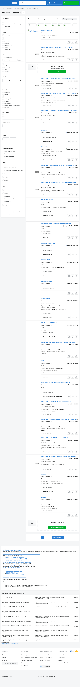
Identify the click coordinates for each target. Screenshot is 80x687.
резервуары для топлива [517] (14, 571)
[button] (72, 42)
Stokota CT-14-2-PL (47, 298)
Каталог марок (24, 665)
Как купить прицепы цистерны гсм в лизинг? (14, 577)
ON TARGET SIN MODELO (49, 322)
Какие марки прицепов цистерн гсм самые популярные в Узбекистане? (21, 554)
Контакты (4, 660)
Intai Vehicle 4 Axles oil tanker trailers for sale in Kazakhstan (59, 110)
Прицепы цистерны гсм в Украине (9, 643)
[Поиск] (21, 3)
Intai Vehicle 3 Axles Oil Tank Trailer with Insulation (56, 401)
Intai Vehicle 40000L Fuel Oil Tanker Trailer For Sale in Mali (58, 342)
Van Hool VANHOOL (47, 199)
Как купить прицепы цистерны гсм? (12, 550)
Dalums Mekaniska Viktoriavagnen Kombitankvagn (56, 223)
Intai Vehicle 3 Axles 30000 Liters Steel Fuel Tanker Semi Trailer (59, 419)
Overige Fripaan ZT (47, 281)
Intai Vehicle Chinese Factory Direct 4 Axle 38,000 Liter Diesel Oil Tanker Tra (15, 636)
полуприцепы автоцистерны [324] (15, 574)
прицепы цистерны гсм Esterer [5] (15, 557)
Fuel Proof (44, 146)
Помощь (4, 657)
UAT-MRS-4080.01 (46, 30)
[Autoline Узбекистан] (6, 2)
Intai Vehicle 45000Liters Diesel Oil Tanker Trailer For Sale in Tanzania (16, 626)
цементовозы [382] (11, 572)
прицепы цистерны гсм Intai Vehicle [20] (16, 558)
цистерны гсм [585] (11, 569)
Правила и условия (26, 654)
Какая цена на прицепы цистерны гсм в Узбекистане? (17, 562)
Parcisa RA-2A (45, 259)
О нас (3, 654)
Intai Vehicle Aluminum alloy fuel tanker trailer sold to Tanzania (59, 165)
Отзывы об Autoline (26, 662)
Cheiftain (44, 130)
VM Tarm (43, 361)
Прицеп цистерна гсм (48, 243)
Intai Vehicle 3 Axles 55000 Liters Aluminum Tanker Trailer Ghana (60, 78)
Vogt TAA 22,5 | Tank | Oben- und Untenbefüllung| (55, 382)
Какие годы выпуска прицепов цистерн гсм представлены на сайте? (20, 565)
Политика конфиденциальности (29, 657)
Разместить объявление (57, 71)
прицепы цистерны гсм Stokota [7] (15, 560)
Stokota (43, 474)
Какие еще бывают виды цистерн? (12, 567)
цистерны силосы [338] (12, 573)
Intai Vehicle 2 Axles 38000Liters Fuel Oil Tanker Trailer (57, 438)
